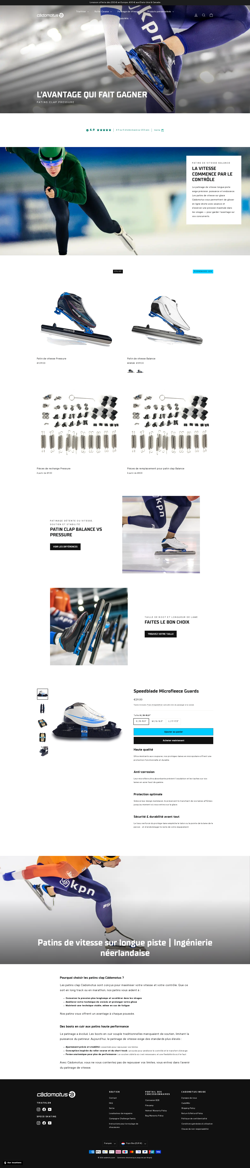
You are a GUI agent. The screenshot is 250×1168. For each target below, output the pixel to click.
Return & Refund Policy (192, 1114)
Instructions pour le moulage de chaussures (123, 1125)
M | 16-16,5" (157, 721)
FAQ (111, 1103)
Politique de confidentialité (194, 1119)
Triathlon (81, 11)
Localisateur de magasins (120, 1114)
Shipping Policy (188, 1108)
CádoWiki (124, 18)
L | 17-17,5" (174, 721)
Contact (113, 1098)
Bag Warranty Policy (154, 1116)
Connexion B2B (152, 1100)
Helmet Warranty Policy (156, 1111)
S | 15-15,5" (141, 721)
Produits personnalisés (159, 11)
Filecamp (149, 1106)
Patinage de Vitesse (128, 11)
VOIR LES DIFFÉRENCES (65, 546)
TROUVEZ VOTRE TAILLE (161, 634)
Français (108, 1143)
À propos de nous (189, 1098)
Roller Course (102, 11)
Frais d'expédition (155, 705)
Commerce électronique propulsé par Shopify (134, 1158)
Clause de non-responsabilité (194, 1129)
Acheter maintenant (173, 740)
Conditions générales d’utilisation (197, 1124)
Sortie (111, 1108)
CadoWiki (185, 1103)
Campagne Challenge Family (122, 1119)
